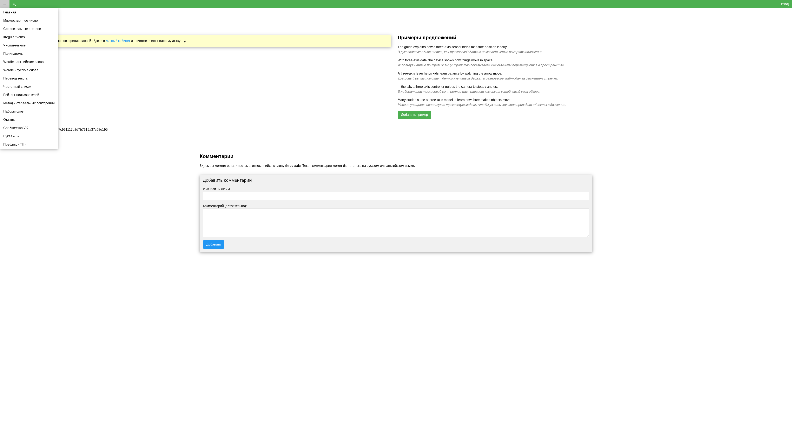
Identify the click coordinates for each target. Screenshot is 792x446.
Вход (785, 4)
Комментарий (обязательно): (225, 206)
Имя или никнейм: (217, 189)
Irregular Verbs (14, 37)
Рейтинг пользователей (21, 95)
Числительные (14, 45)
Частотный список (17, 86)
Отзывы (9, 119)
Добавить (213, 244)
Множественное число (20, 20)
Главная (9, 12)
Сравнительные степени (22, 29)
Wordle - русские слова (20, 70)
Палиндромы (13, 53)
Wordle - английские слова (23, 62)
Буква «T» (11, 136)
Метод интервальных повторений (29, 103)
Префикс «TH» (14, 144)
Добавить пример (414, 114)
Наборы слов (13, 111)
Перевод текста (15, 78)
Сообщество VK (15, 128)
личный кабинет (118, 41)
